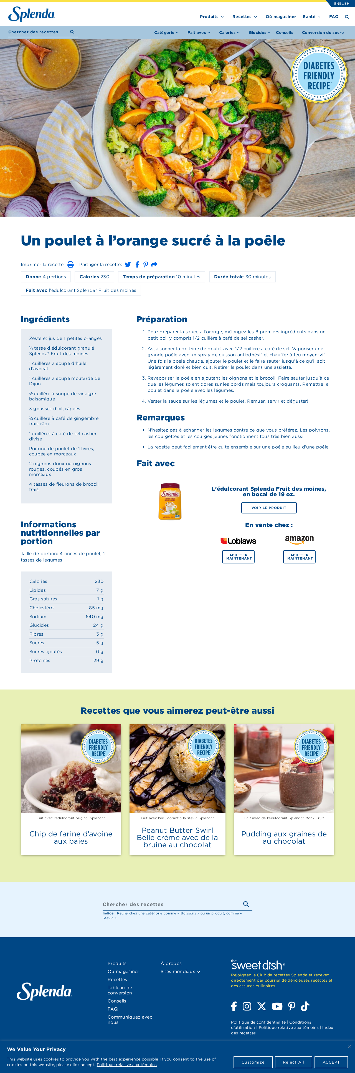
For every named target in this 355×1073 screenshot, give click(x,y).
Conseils (284, 32)
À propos (171, 963)
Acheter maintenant (239, 556)
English (341, 3)
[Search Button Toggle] (347, 16)
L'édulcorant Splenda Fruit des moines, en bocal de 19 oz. (269, 491)
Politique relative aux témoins (127, 1064)
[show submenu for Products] (222, 16)
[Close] (349, 1046)
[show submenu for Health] (319, 16)
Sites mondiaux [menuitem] (179, 971)
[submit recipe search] (74, 32)
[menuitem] (284, 32)
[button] (70, 264)
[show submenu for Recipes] (255, 16)
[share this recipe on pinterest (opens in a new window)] (145, 264)
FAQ (334, 16)
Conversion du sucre (323, 32)
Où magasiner (281, 16)
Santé (309, 16)
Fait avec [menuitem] (196, 32)
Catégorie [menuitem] (164, 32)
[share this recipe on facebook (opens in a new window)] (137, 264)
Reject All (293, 1062)
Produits (209, 16)
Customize (253, 1062)
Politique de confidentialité (258, 1022)
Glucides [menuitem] (258, 32)
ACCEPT (331, 1062)
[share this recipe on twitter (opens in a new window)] (127, 264)
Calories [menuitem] (227, 32)
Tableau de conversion (120, 990)
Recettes (242, 16)
